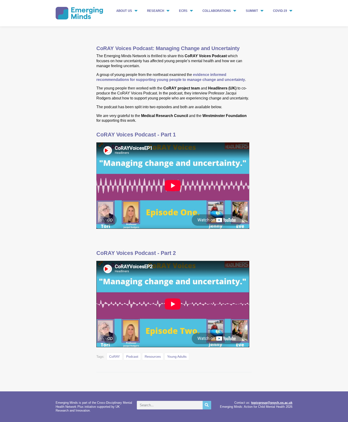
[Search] (207, 405)
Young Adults (177, 356)
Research (155, 11)
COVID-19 (280, 11)
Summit (252, 11)
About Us (124, 11)
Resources (153, 356)
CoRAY (114, 356)
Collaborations (216, 11)
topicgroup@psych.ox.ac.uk (271, 402)
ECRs (183, 11)
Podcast (132, 356)
